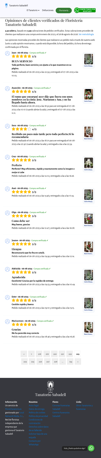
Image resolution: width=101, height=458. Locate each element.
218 (39, 354)
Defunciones (48, 10)
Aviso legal (34, 405)
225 (32, 362)
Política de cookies (37, 413)
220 (55, 354)
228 (55, 362)
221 (62, 354)
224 (25, 362)
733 (70, 362)
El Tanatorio (32, 10)
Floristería (63, 10)
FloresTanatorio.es (13, 409)
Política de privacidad (38, 416)
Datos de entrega (36, 409)
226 (40, 362)
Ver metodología (86, 34)
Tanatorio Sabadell (18, 5)
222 (70, 354)
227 (47, 362)
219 (47, 354)
